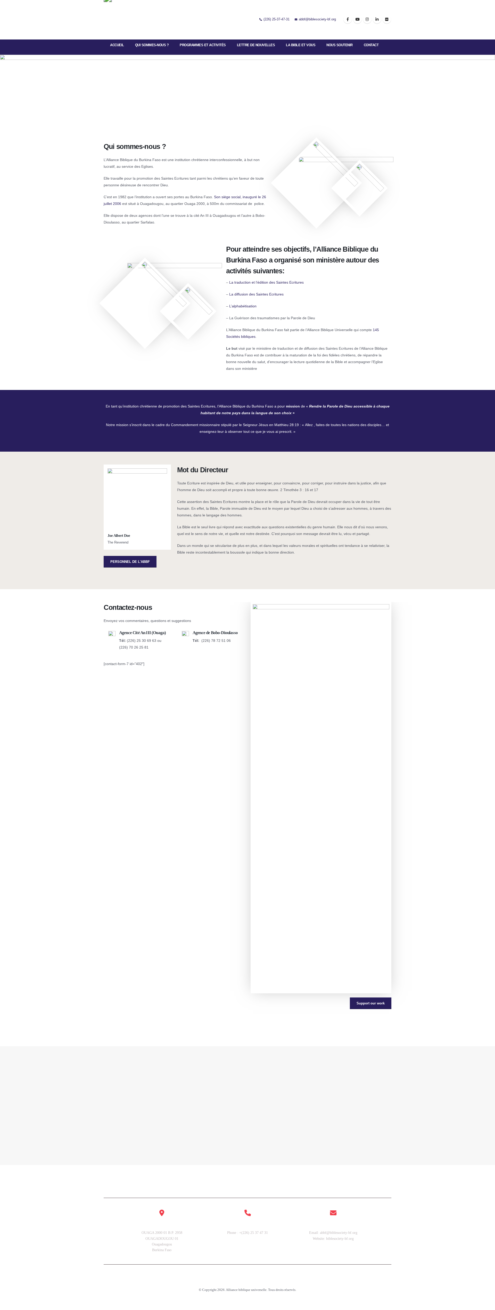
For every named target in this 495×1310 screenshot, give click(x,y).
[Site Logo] (119, 20)
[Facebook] (347, 19)
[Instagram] (367, 19)
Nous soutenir (339, 45)
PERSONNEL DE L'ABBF (130, 562)
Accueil (117, 45)
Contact (371, 45)
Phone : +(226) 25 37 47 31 (247, 1233)
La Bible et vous (300, 45)
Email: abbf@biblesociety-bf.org (333, 1233)
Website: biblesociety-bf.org (333, 1239)
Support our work (371, 1003)
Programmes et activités (203, 45)
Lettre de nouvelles (256, 45)
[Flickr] (387, 19)
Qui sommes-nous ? (152, 45)
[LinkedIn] (377, 19)
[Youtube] (357, 19)
